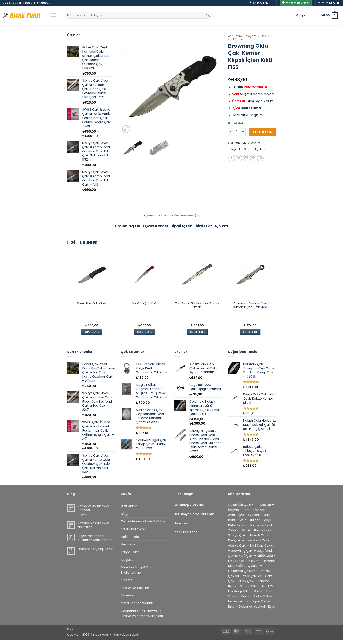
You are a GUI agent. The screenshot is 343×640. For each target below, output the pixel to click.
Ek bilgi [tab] (163, 215)
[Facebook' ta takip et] (319, 3)
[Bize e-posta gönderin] (330, 3)
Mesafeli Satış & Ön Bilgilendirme (136, 570)
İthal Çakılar (236, 39)
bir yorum (83, 514)
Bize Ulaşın (129, 506)
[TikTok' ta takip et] (327, 3)
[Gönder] (208, 15)
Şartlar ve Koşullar (135, 588)
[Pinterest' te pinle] (253, 158)
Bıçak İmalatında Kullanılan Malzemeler (95, 538)
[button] (53, 15)
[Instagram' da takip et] (323, 3)
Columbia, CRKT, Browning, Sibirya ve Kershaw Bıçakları (142, 613)
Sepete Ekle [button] (91, 332)
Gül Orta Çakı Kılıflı (144, 303)
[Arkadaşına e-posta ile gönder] (246, 158)
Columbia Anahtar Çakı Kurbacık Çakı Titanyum (250, 305)
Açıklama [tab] (150, 215)
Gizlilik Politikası (133, 529)
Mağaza (251, 36)
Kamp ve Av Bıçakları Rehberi (94, 508)
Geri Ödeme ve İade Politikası (143, 521)
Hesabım (128, 544)
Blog (124, 513)
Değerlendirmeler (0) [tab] (185, 215)
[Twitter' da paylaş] (239, 158)
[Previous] (127, 83)
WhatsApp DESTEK (189, 505)
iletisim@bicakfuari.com (194, 514)
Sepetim (127, 595)
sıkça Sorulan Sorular (137, 603)
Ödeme (127, 580)
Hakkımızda (130, 536)
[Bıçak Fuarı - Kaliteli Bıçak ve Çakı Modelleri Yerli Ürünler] (23, 15)
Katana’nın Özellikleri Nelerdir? (94, 525)
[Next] (215, 83)
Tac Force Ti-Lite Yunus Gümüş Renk (197, 305)
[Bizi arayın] (334, 3)
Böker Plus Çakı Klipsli (92, 303)
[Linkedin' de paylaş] (260, 158)
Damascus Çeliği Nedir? (96, 549)
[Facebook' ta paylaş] (231, 158)
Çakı (264, 36)
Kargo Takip (130, 552)
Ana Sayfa (235, 36)
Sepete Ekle (262, 132)
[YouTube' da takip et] (338, 3)
